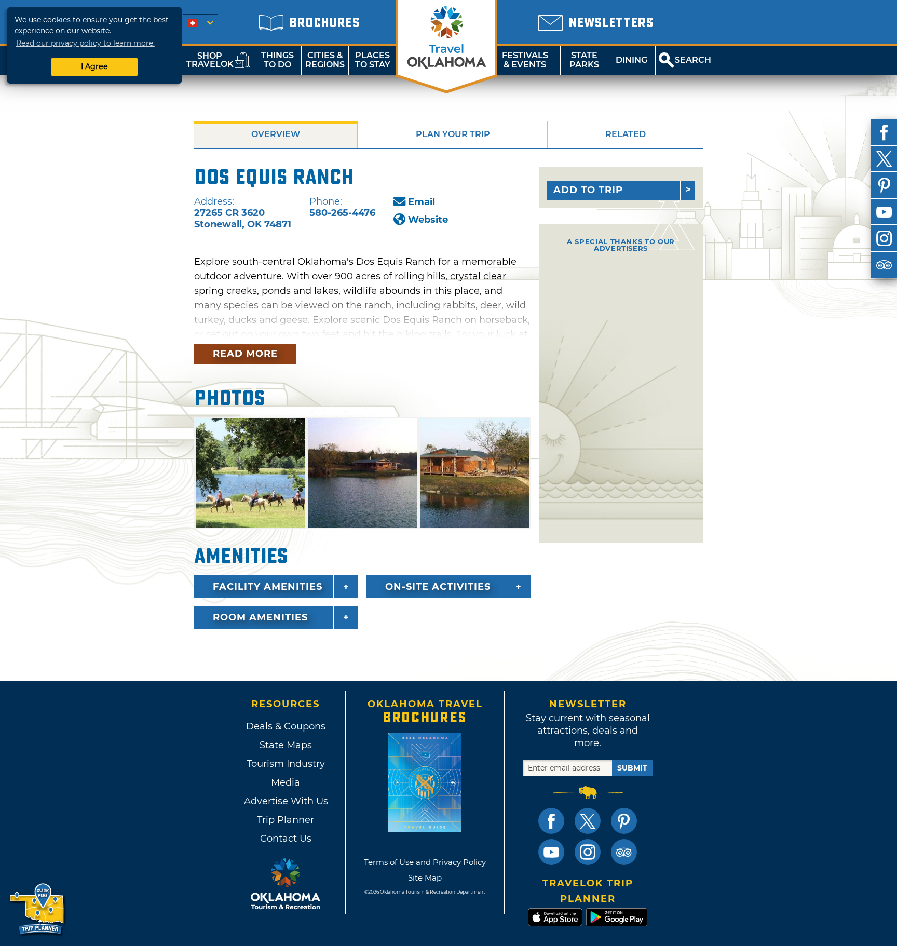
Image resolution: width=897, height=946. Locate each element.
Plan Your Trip (453, 134)
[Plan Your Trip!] (37, 909)
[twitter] (884, 159)
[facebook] (884, 132)
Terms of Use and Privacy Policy (425, 862)
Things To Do (277, 60)
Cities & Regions (325, 60)
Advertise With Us (285, 801)
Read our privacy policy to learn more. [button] (85, 43)
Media (285, 782)
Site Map (425, 878)
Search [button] (693, 60)
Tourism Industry (286, 763)
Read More (245, 353)
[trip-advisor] (884, 265)
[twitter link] (588, 821)
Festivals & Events (525, 60)
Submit (632, 768)
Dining (631, 60)
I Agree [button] (94, 66)
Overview (275, 134)
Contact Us (285, 838)
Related (625, 134)
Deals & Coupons (285, 726)
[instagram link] (588, 852)
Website (428, 219)
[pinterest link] (624, 821)
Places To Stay (372, 60)
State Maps (286, 745)
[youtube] (884, 212)
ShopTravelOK (210, 60)
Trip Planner (285, 820)
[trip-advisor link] (624, 852)
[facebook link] (551, 821)
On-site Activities (438, 586)
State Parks (584, 60)
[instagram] (884, 238)
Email (421, 202)
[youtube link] (551, 852)
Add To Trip (588, 190)
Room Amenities (260, 617)
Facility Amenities (267, 586)
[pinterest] (884, 185)
